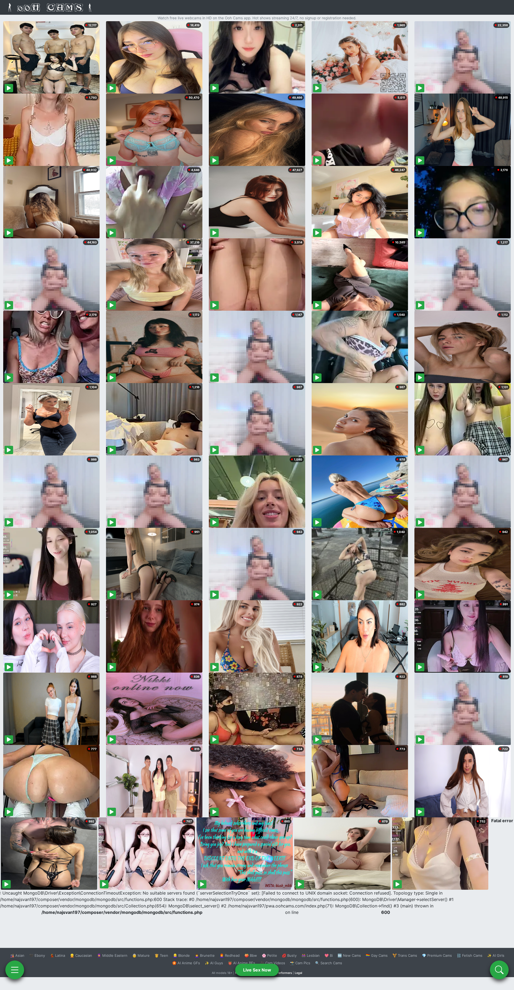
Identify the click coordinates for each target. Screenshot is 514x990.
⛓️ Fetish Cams (469, 955)
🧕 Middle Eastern (112, 955)
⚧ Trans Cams (404, 955)
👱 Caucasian (81, 955)
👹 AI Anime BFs (241, 963)
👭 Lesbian (310, 955)
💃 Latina (57, 955)
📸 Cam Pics (300, 963)
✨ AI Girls (495, 955)
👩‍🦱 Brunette (205, 955)
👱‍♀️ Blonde (181, 955)
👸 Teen (161, 955)
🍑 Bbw (250, 955)
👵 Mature (141, 955)
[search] (499, 970)
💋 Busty (289, 955)
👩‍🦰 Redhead (230, 955)
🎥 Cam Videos (272, 963)
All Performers (282, 973)
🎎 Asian (17, 955)
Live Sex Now (257, 970)
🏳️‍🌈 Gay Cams (377, 955)
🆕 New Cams (349, 955)
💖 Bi (328, 955)
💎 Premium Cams (437, 955)
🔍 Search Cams (328, 963)
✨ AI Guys (214, 963)
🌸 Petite (269, 955)
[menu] (14, 970)
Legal (298, 973)
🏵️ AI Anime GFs (186, 963)
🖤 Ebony (37, 955)
